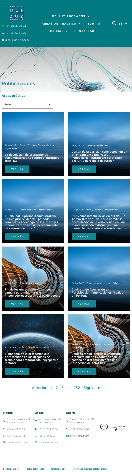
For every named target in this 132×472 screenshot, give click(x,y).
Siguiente (92, 387)
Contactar (84, 31)
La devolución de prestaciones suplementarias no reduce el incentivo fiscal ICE (32, 157)
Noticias (55, 31)
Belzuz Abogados (68, 16)
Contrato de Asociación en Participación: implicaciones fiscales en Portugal (97, 292)
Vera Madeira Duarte (39, 347)
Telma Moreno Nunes (30, 283)
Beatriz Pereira (45, 209)
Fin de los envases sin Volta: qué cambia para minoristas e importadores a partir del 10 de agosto (32, 292)
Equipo (93, 23)
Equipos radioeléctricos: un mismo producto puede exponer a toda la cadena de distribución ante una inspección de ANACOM (96, 358)
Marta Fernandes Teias (97, 145)
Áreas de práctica (59, 23)
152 (77, 387)
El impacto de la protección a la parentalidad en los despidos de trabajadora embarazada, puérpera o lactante (31, 358)
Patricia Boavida (79, 347)
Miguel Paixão (11, 148)
